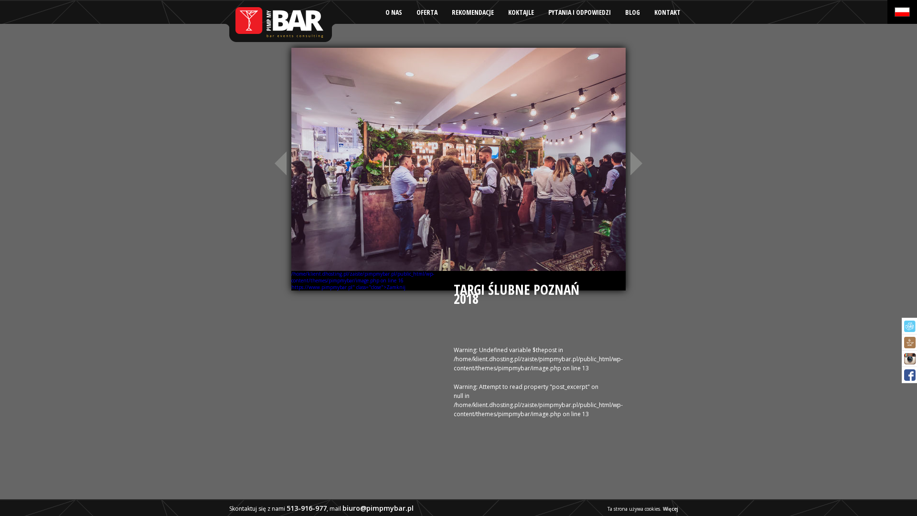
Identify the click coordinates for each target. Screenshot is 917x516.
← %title (279, 163)
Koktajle (521, 12)
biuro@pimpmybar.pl (378, 508)
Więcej (670, 508)
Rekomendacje (473, 12)
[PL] (902, 12)
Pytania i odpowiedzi (579, 12)
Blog (632, 12)
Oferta (426, 12)
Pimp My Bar (280, 21)
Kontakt (667, 12)
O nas (393, 12)
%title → (637, 163)
